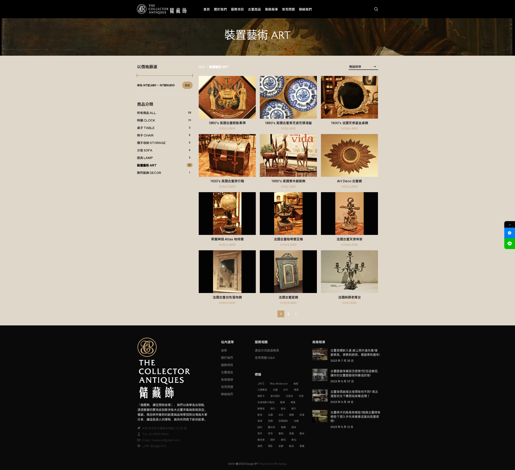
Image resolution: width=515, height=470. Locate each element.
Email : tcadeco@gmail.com (160, 440)
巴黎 (301, 396)
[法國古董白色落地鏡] (227, 271)
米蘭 (296, 420)
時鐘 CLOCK (146, 120)
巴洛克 (289, 396)
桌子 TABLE (146, 128)
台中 (285, 389)
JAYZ (260, 383)
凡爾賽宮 (262, 389)
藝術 (301, 433)
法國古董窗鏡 (288, 297)
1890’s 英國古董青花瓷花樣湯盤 (288, 122)
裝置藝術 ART (147, 165)
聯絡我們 (227, 394)
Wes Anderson (279, 383)
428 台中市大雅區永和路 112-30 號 (164, 428)
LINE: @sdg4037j (154, 446)
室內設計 (275, 396)
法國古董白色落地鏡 (227, 297)
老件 (259, 433)
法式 (280, 414)
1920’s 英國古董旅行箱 (227, 180)
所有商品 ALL (146, 113)
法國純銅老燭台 (349, 297)
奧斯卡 (261, 396)
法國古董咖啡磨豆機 (288, 239)
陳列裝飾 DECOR (149, 173)
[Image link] (163, 367)
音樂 (280, 446)
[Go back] (219, 37)
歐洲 (259, 414)
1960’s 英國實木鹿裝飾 (288, 180)
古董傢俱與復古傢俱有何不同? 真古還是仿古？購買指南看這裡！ (354, 393)
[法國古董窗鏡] (288, 271)
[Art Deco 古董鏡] (349, 155)
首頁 (202, 67)
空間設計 (283, 420)
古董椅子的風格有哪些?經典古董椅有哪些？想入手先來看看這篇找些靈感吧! (355, 416)
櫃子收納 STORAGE (151, 143)
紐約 (259, 427)
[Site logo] (162, 8)
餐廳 (301, 446)
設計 (272, 439)
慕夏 (293, 402)
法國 (270, 414)
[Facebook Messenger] (509, 233)
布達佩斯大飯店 (265, 402)
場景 (296, 389)
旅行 (272, 408)
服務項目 (227, 365)
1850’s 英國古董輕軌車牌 (227, 122)
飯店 (291, 446)
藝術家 (261, 439)
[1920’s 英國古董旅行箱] (227, 155)
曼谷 (283, 408)
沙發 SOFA (144, 150)
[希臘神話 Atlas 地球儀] (227, 213)
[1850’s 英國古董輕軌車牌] (227, 97)
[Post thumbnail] (319, 355)
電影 (270, 446)
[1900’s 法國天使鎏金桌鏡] (349, 97)
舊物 (280, 433)
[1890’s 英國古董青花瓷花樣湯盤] (288, 97)
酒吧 (259, 446)
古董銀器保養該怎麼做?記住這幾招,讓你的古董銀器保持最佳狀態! (354, 373)
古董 (275, 389)
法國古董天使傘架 (349, 239)
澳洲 (259, 420)
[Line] (509, 243)
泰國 (291, 414)
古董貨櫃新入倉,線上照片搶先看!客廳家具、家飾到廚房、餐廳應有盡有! (355, 352)
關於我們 (227, 357)
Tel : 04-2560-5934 (155, 434)
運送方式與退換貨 (267, 350)
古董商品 (227, 372)
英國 (291, 433)
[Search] (376, 9)
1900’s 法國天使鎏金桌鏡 (349, 122)
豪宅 (283, 439)
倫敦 (295, 383)
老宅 (270, 433)
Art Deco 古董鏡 (349, 180)
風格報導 (227, 379)
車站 (293, 439)
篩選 (187, 85)
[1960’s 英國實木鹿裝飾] (288, 155)
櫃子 (293, 408)
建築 (282, 402)
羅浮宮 (271, 427)
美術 (293, 427)
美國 (283, 427)
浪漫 (301, 414)
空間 (270, 420)
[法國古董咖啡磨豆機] (288, 213)
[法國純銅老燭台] (349, 271)
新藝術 (261, 408)
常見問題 (227, 387)
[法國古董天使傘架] (349, 213)
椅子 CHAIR (145, 135)
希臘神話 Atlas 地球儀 (227, 239)
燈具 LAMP (145, 158)
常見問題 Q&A (265, 357)
